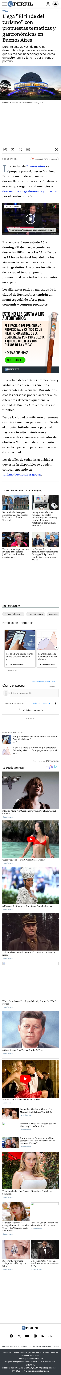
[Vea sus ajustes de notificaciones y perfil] (55, 4)
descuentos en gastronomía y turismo (29, 191)
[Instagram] (35, 1336)
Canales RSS (7, 1346)
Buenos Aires (35, 166)
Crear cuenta (51, 681)
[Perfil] (30, 1329)
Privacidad (46, 1346)
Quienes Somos (20, 1346)
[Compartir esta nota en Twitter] (12, 149)
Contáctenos (35, 1346)
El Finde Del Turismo (13, 614)
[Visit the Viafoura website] (52, 761)
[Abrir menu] (4, 4)
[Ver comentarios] (56, 11)
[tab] (14, 703)
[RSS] (42, 1336)
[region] (30, 722)
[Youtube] (27, 1336)
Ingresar (48, 4)
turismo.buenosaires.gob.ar (21, 474)
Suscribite (15, 360)
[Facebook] (11, 1336)
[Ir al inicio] (20, 4)
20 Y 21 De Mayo (36, 614)
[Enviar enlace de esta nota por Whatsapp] (20, 149)
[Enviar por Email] (28, 149)
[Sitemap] (50, 1336)
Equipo (56, 1346)
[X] (19, 1336)
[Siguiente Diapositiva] (56, 648)
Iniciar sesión (38, 681)
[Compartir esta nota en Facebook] (5, 149)
